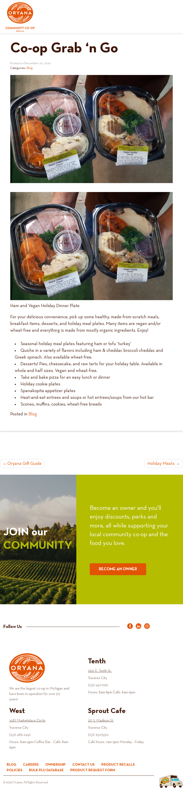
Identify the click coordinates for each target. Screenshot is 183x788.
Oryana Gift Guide (24, 463)
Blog (30, 68)
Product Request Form (92, 770)
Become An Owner (118, 569)
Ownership (55, 765)
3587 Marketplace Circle (27, 720)
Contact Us (83, 765)
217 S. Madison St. (101, 720)
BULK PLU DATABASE (46, 770)
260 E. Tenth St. (100, 671)
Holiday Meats (161, 463)
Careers (31, 765)
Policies (14, 770)
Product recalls (118, 765)
